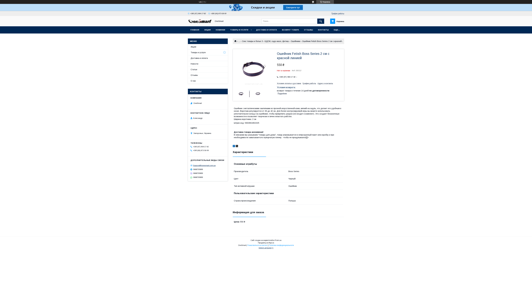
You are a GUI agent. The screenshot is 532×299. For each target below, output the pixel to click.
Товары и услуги (239, 30)
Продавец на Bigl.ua (266, 243)
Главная (194, 30)
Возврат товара (290, 30)
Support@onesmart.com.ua (204, 165)
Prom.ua (278, 240)
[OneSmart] (199, 23)
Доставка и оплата (266, 30)
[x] (237, 146)
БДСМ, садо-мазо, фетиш (277, 41)
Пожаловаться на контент (257, 245)
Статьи (194, 69)
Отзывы (308, 30)
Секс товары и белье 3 (252, 41)
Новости (194, 64)
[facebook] (234, 146)
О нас (193, 81)
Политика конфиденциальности (281, 245)
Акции (207, 30)
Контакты (323, 30)
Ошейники (295, 41)
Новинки (220, 30)
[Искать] (320, 21)
